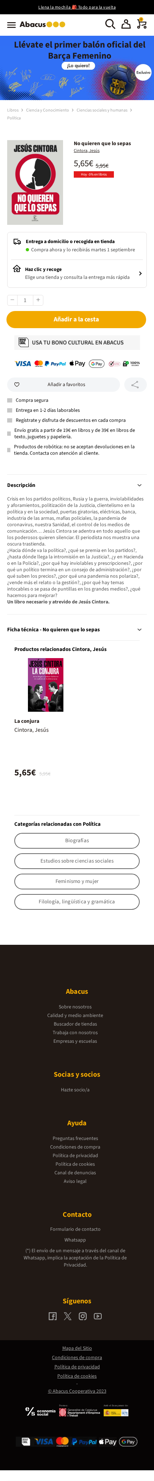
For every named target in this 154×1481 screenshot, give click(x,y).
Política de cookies (75, 1164)
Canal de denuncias (75, 1172)
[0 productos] (142, 27)
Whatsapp (75, 1240)
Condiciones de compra (75, 1147)
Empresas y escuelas (75, 1041)
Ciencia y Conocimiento (48, 110)
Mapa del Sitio (77, 1348)
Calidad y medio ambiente (75, 1015)
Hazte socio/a (75, 1090)
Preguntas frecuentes (75, 1138)
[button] (126, 25)
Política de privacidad (75, 1155)
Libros (13, 110)
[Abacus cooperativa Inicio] (44, 28)
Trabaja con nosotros (75, 1032)
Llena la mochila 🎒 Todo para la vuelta (77, 7)
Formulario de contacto (75, 1229)
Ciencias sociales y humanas (102, 110)
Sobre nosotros (75, 1007)
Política (14, 118)
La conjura (26, 721)
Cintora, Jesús (87, 151)
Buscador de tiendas (75, 1024)
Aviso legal (75, 1181)
